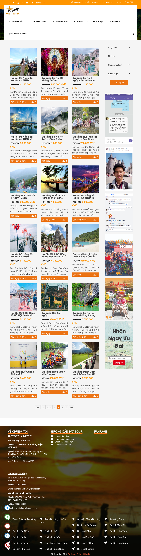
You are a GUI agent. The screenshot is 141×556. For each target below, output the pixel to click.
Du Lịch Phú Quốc (86, 537)
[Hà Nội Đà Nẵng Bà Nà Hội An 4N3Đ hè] (23, 120)
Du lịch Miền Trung (37, 21)
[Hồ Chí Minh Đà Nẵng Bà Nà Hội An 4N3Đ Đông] (54, 237)
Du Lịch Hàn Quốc (119, 543)
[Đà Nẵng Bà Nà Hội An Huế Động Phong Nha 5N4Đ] (85, 296)
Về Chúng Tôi (76, 2)
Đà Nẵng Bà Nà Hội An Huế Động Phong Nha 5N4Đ (84, 315)
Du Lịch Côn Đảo (118, 537)
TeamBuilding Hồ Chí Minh (53, 521)
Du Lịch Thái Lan (85, 543)
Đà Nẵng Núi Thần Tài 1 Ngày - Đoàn (23, 196)
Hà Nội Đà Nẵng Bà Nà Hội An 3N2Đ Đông (21, 80)
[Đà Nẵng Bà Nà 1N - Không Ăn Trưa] (54, 61)
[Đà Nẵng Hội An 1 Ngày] (54, 296)
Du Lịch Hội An (84, 531)
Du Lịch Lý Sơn (52, 537)
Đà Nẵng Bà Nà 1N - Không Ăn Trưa (53, 79)
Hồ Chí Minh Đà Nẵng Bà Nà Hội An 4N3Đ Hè (23, 315)
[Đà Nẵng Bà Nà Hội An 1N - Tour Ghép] (54, 120)
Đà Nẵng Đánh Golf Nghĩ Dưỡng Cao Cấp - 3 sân (85, 374)
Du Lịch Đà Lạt (20, 537)
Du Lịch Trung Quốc (54, 548)
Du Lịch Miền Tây (21, 543)
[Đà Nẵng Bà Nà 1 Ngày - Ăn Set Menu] (85, 61)
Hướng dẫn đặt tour (63, 436)
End (71, 407)
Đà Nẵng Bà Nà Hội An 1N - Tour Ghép (52, 138)
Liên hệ (118, 2)
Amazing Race (117, 519)
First (37, 407)
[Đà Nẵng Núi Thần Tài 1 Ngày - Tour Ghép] (85, 120)
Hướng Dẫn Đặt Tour (66, 431)
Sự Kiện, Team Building (88, 519)
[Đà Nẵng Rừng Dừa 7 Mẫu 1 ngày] (54, 355)
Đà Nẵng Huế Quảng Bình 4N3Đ (22, 373)
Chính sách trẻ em (63, 444)
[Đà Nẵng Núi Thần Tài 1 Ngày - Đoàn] (23, 178)
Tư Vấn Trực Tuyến (91, 2)
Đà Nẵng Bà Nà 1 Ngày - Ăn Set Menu (84, 79)
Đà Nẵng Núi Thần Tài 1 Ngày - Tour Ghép (85, 138)
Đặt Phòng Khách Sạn (56, 543)
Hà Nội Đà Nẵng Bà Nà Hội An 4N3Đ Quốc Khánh (21, 256)
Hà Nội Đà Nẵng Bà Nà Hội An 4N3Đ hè (21, 138)
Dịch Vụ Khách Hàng (17, 33)
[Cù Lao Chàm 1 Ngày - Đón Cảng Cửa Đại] (85, 237)
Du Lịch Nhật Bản (21, 548)
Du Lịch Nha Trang (119, 531)
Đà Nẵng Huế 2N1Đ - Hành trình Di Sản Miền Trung (53, 198)
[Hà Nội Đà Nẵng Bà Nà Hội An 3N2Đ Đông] (23, 61)
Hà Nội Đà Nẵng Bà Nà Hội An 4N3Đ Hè (83, 196)
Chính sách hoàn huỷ (64, 441)
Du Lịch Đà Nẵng (21, 531)
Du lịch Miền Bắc (118, 525)
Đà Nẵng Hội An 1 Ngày (52, 314)
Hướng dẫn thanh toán (64, 439)
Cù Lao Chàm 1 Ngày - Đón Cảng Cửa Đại (85, 255)
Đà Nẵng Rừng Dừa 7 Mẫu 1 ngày (53, 373)
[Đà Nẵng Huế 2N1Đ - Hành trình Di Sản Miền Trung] (54, 178)
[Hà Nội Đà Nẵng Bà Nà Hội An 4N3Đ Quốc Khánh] (23, 237)
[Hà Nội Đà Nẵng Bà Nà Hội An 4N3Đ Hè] (85, 178)
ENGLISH (129, 2)
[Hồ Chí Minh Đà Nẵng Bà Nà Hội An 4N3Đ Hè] (23, 296)
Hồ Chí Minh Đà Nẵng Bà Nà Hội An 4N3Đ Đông (54, 256)
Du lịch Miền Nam (59, 21)
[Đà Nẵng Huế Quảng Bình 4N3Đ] (23, 355)
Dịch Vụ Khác (115, 21)
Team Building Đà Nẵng (24, 519)
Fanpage (100, 431)
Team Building (107, 2)
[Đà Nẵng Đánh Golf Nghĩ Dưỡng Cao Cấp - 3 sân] (85, 355)
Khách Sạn (98, 21)
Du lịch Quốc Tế (80, 21)
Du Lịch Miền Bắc (15, 21)
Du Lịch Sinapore (85, 548)
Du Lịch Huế (51, 531)
